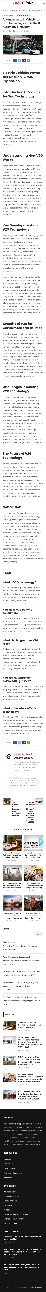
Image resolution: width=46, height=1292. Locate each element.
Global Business (10, 1223)
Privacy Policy (9, 1168)
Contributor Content (23, 15)
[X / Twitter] (19, 60)
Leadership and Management (16, 1214)
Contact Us (8, 1164)
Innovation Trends (11, 1196)
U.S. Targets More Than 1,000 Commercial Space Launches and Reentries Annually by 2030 (22, 973)
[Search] (44, 3)
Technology (8, 1205)
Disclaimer (8, 1177)
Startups (7, 1210)
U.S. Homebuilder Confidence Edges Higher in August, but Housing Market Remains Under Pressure (33, 887)
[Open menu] (2, 3)
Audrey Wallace (7, 31)
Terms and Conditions (13, 1173)
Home (5, 10)
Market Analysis (10, 1201)
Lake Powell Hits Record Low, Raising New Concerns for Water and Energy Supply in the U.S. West (12, 918)
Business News (9, 15)
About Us (7, 1159)
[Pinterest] (24, 60)
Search (6, 928)
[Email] (28, 60)
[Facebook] (15, 60)
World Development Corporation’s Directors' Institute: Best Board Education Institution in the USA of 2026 (34, 857)
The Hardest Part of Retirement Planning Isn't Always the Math (12, 855)
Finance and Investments (14, 1219)
